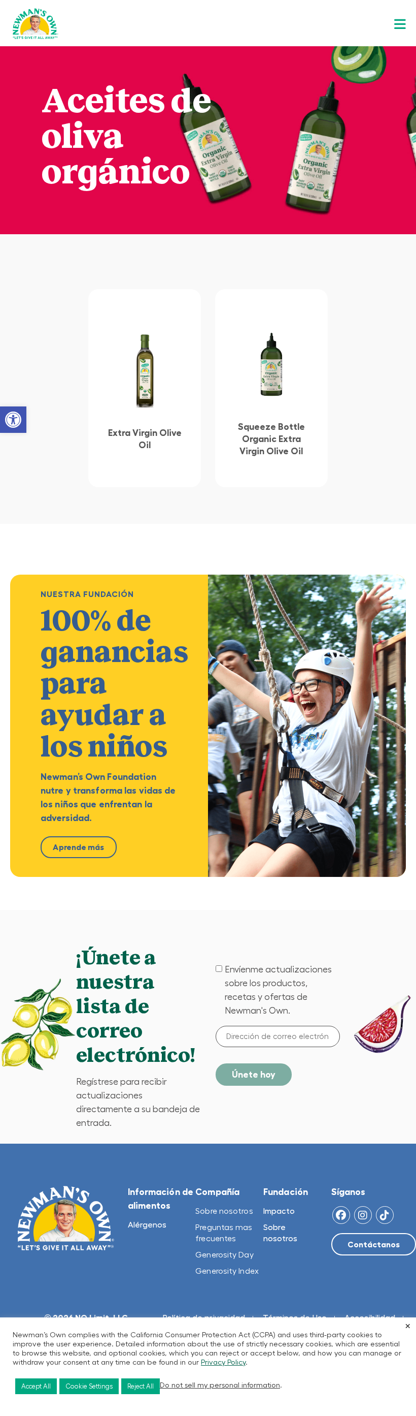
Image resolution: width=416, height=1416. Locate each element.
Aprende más (78, 847)
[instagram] (363, 1215)
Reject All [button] (140, 1386)
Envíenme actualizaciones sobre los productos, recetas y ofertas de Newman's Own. (278, 990)
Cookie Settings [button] (89, 1386)
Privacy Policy (223, 1362)
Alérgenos (147, 1224)
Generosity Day (224, 1254)
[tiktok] (385, 1215)
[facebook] (341, 1215)
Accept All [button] (36, 1386)
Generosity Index (227, 1270)
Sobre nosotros (224, 1210)
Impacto (279, 1210)
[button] (13, 419)
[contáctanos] (373, 1244)
